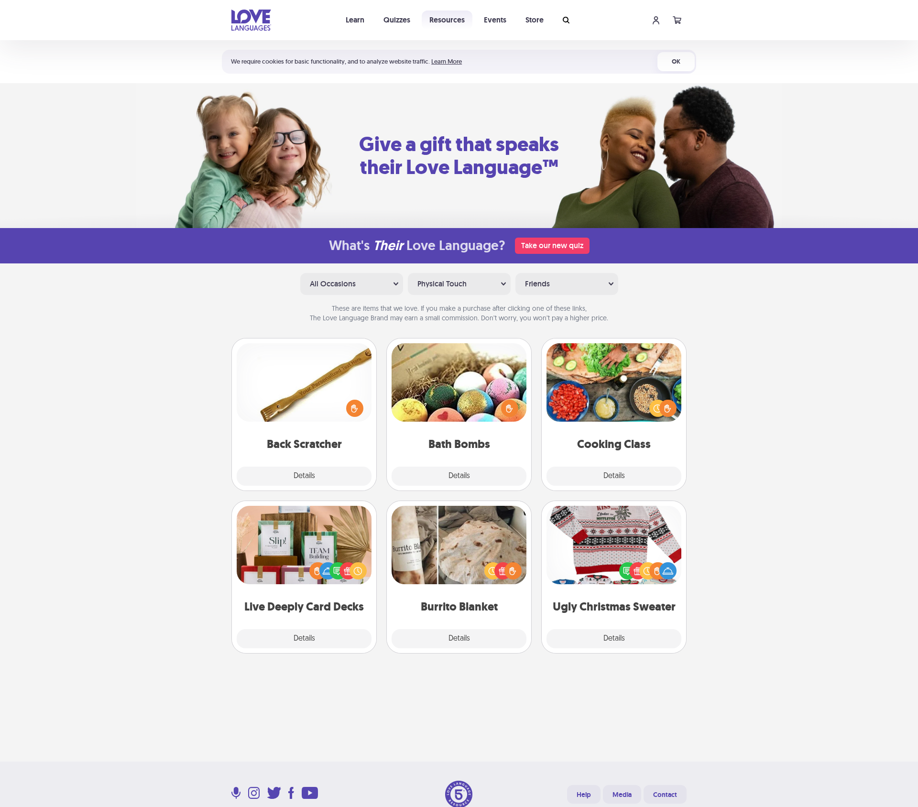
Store (534, 20)
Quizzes (396, 20)
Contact (665, 794)
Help (584, 794)
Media (622, 794)
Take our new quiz (552, 245)
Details (304, 476)
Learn (355, 20)
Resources (447, 20)
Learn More (446, 61)
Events (495, 20)
